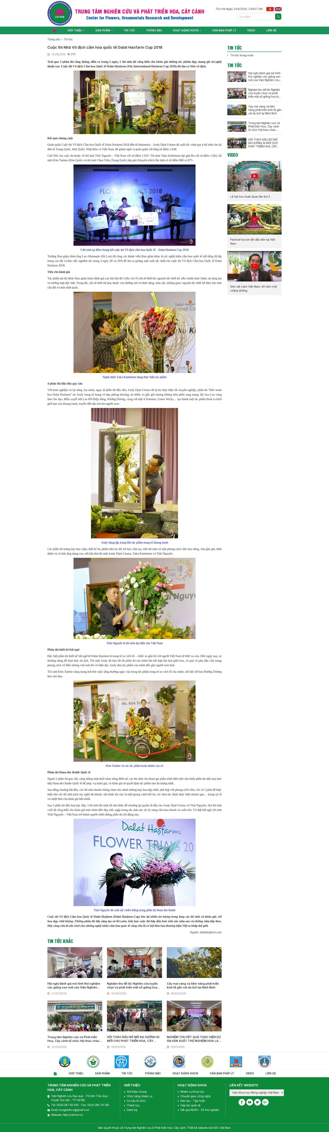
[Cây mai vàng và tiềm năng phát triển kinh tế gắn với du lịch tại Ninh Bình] (194, 962)
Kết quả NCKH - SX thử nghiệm (199, 1109)
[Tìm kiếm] (278, 17)
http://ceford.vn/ (73, 1114)
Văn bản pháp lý (224, 30)
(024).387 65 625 (68, 1105)
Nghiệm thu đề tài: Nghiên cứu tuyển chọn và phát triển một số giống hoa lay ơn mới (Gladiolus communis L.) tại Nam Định (134, 985)
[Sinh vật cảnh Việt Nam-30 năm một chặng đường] (254, 266)
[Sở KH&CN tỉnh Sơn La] (273, 1061)
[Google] (265, 1102)
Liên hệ (271, 30)
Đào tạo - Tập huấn (192, 1100)
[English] (278, 9)
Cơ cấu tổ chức (136, 1100)
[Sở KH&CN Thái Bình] (159, 1061)
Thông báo (154, 30)
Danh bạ (132, 1109)
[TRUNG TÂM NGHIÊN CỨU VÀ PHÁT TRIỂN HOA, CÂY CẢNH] (59, 13)
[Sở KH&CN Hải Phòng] (130, 1061)
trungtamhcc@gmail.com (74, 1109)
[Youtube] (249, 1102)
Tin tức (129, 30)
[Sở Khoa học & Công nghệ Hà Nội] (73, 1061)
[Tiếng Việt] (270, 9)
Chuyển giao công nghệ (195, 1096)
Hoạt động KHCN (186, 30)
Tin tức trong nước (242, 55)
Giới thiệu (74, 30)
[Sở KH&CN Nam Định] (216, 1061)
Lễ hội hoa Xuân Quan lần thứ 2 (250, 196)
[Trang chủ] (55, 30)
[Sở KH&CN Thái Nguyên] (187, 1061)
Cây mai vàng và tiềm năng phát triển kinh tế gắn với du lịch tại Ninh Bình (193, 985)
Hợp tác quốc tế (190, 1105)
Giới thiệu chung (137, 1091)
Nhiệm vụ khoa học (192, 1091)
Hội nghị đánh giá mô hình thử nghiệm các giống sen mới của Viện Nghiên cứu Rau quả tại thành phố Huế (73, 985)
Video (251, 30)
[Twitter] (257, 1102)
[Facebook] (242, 1102)
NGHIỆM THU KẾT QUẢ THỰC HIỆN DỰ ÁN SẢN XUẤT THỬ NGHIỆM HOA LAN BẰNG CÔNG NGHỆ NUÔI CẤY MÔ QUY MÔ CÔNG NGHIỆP (194, 1039)
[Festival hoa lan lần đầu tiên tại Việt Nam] (254, 219)
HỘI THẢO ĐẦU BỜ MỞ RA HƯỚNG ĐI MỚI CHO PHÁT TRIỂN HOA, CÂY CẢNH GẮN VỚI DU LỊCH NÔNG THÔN (133, 1039)
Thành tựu (133, 1105)
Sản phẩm (102, 30)
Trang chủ (53, 39)
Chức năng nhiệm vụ (139, 1096)
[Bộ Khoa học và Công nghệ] (101, 1061)
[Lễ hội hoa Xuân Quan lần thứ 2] (254, 176)
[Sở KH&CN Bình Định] (244, 1061)
